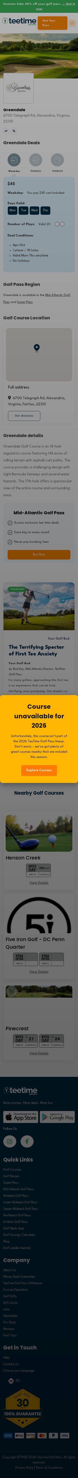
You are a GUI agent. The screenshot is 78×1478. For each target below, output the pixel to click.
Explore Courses (39, 770)
